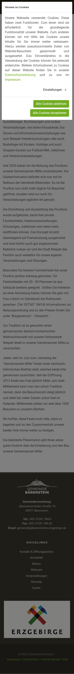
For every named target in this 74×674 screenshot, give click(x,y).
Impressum (13, 80)
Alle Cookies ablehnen (51, 104)
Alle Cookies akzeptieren (50, 113)
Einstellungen (53, 90)
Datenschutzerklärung (20, 75)
